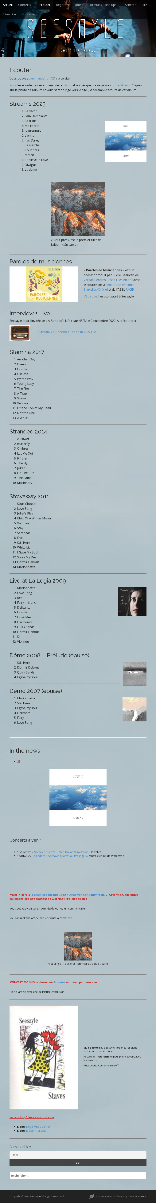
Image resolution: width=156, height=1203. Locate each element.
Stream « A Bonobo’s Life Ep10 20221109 (68, 332)
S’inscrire (9, 14)
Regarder (62, 5)
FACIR (130, 289)
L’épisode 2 (91, 296)
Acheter (130, 5)
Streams (59, 982)
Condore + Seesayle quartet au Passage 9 (60, 856)
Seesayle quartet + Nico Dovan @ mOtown (61, 852)
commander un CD (42, 78)
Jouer (79, 5)
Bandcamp (123, 85)
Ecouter (44, 5)
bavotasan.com (137, 1196)
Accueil (8, 5)
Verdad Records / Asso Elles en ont (108, 280)
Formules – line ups (103, 5)
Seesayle (78, 29)
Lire (144, 5)
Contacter (28, 14)
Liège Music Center (38, 1126)
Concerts (25, 5)
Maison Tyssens (36, 1130)
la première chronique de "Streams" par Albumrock (67, 895)
